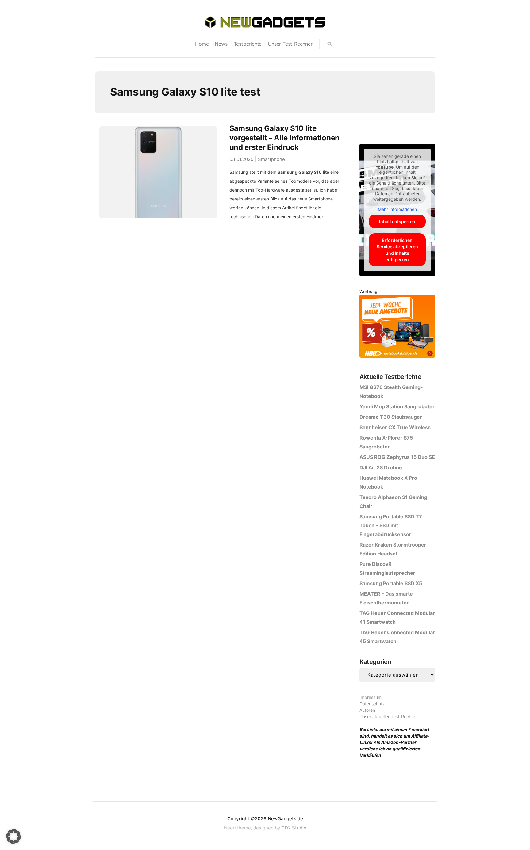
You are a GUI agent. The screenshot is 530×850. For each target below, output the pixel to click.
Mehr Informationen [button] (397, 209)
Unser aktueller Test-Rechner (388, 716)
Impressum (370, 697)
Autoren (367, 710)
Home (202, 44)
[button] (13, 836)
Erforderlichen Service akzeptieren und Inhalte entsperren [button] (397, 250)
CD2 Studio (293, 828)
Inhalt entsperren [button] (397, 221)
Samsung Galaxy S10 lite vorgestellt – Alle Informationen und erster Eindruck (284, 138)
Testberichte (248, 44)
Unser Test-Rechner (290, 44)
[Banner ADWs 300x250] (397, 327)
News (221, 44)
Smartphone (271, 159)
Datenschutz (372, 703)
